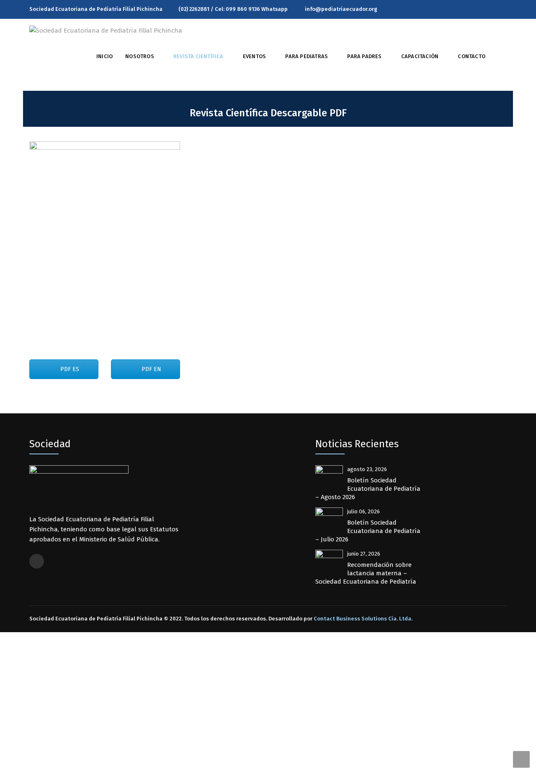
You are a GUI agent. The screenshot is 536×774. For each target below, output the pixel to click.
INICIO (104, 56)
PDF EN (150, 369)
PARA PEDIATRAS (306, 56)
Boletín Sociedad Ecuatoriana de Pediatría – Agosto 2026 (367, 489)
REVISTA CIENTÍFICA (198, 56)
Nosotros (139, 56)
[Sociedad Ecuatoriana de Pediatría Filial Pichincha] (105, 30)
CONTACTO (471, 56)
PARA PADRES (364, 56)
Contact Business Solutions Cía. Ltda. (363, 618)
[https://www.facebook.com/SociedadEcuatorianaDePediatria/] (504, 9)
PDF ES (69, 369)
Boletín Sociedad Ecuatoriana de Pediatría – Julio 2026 (367, 531)
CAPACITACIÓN (419, 56)
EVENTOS (254, 56)
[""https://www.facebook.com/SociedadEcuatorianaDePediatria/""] (36, 561)
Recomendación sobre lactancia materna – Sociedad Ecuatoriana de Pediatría (365, 573)
